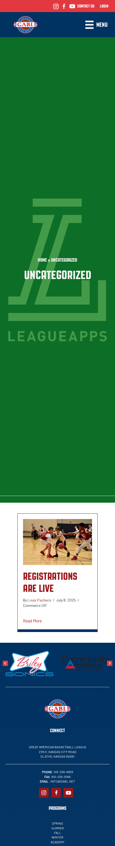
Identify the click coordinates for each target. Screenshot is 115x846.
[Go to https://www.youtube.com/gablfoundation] (72, 6)
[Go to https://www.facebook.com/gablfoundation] (64, 6)
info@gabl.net (63, 781)
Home (42, 260)
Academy (57, 842)
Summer (57, 828)
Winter (57, 837)
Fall (57, 832)
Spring (57, 823)
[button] (5, 663)
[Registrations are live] (57, 541)
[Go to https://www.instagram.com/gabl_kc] (56, 6)
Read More (32, 620)
